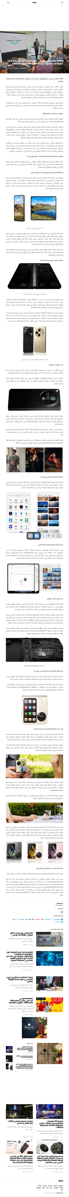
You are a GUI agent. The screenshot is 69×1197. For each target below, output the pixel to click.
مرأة (47, 1188)
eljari (62, 912)
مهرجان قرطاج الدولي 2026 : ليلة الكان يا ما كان (24, 1057)
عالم (51, 1188)
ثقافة (60, 1117)
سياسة (45, 1186)
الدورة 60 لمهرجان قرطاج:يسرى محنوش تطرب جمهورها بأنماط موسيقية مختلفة (25, 1049)
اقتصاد (44, 933)
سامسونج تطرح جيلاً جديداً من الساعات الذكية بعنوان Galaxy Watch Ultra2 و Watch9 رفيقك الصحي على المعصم (24, 1066)
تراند (62, 1190)
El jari (35, 2)
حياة (43, 1188)
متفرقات (38, 1188)
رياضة (38, 999)
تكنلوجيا (59, 58)
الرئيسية (60, 1186)
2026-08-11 (30, 1053)
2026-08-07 (30, 1060)
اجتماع (48, 933)
